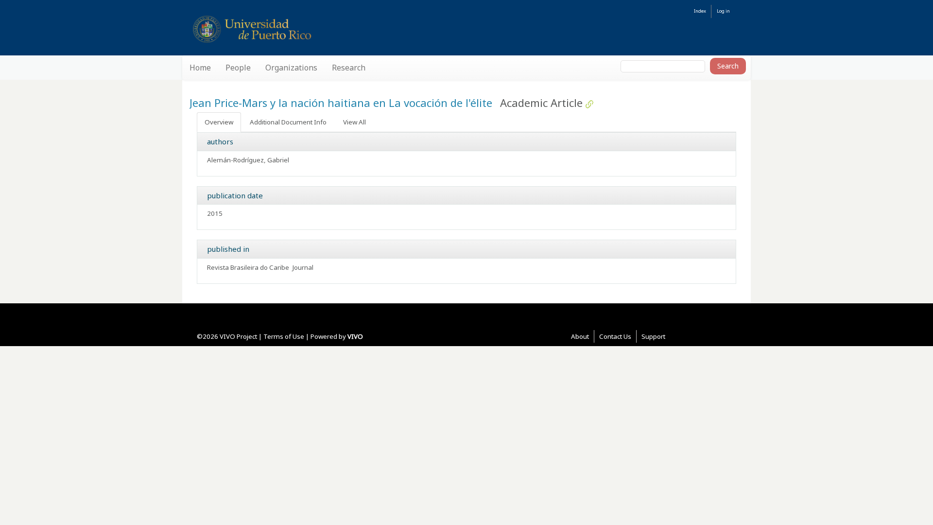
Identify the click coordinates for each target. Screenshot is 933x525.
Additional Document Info (288, 122)
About (580, 336)
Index (700, 11)
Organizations (291, 67)
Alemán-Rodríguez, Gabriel (248, 160)
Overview (219, 122)
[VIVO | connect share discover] (297, 29)
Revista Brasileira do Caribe (248, 267)
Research (348, 67)
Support (653, 336)
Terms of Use (283, 336)
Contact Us (615, 336)
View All (354, 122)
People (238, 67)
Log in (723, 11)
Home (200, 67)
